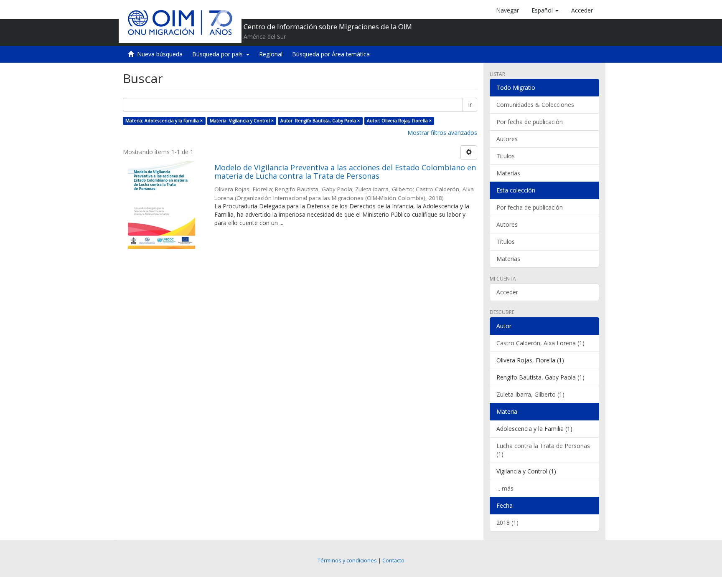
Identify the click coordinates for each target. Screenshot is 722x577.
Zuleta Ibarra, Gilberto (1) (530, 394)
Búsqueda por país (219, 54)
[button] (545, 10)
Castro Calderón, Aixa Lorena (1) (540, 343)
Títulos (505, 156)
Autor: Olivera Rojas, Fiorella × (399, 121)
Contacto (393, 560)
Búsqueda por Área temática (331, 54)
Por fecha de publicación (529, 122)
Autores (507, 139)
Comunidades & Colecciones (535, 105)
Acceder (507, 292)
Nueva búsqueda (160, 54)
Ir (470, 105)
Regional (270, 54)
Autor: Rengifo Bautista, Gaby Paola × (320, 121)
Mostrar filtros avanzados (442, 133)
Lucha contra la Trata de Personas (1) (543, 450)
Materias (508, 173)
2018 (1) (507, 522)
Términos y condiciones (347, 560)
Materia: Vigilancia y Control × (242, 121)
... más (505, 488)
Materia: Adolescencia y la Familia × (164, 121)
